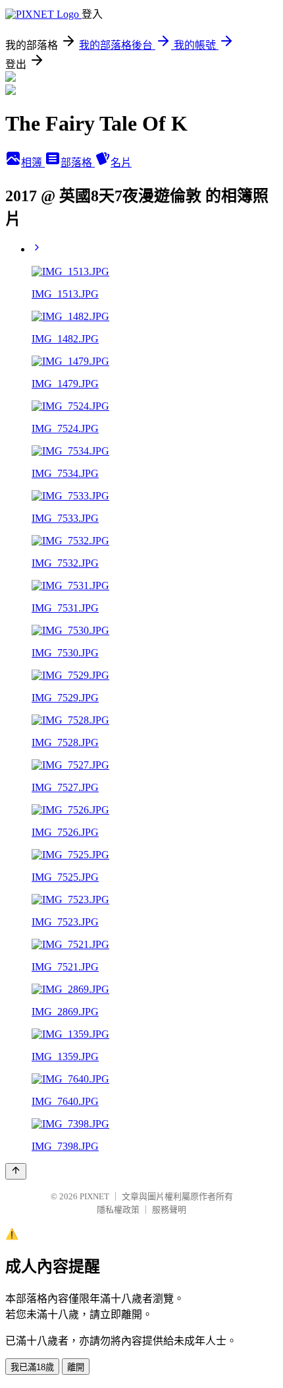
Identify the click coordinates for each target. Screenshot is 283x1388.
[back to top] (15, 1171)
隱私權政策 (118, 1209)
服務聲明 (169, 1209)
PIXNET (94, 1196)
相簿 (33, 162)
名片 (121, 162)
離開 (75, 1367)
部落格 (78, 162)
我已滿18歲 (32, 1367)
